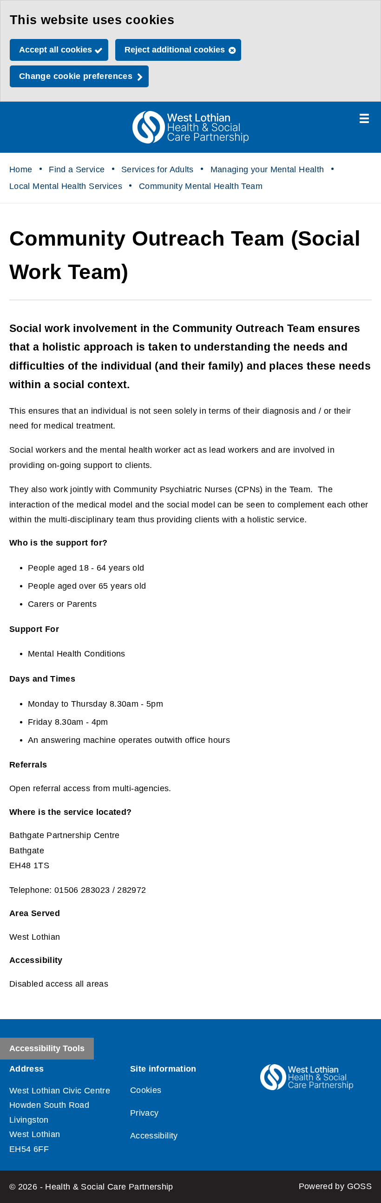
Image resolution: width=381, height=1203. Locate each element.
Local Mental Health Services (65, 186)
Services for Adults (157, 169)
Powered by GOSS (335, 1186)
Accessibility (154, 1135)
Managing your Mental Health (267, 169)
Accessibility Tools (47, 1048)
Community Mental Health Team (201, 186)
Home (20, 169)
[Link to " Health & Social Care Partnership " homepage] (190, 127)
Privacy (144, 1113)
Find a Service (77, 169)
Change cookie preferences (75, 76)
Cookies (146, 1090)
